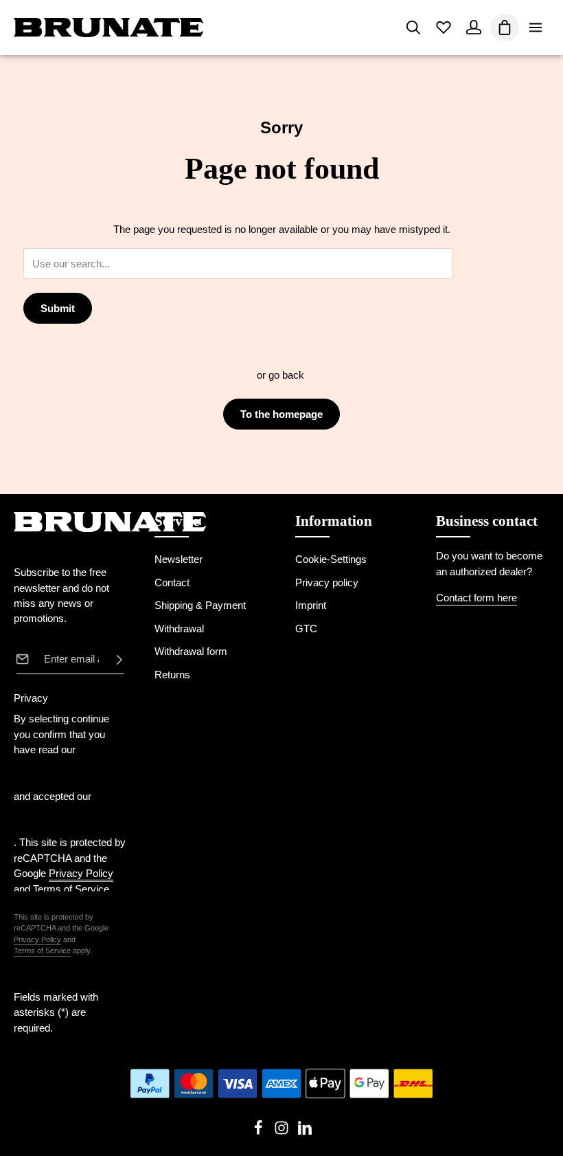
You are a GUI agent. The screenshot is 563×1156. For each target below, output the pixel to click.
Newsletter (178, 559)
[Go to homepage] (108, 27)
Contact (171, 582)
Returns (172, 674)
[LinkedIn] (304, 1131)
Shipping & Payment (200, 605)
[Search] (413, 27)
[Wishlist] (443, 27)
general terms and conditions (54, 819)
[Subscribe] (115, 659)
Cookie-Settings (331, 559)
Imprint (310, 605)
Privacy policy (326, 582)
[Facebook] (259, 1131)
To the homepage (281, 414)
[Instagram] (283, 1131)
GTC (306, 628)
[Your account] (473, 27)
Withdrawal (179, 628)
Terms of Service (42, 950)
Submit (58, 308)
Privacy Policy (37, 939)
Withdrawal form (190, 651)
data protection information (47, 773)
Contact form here (476, 597)
